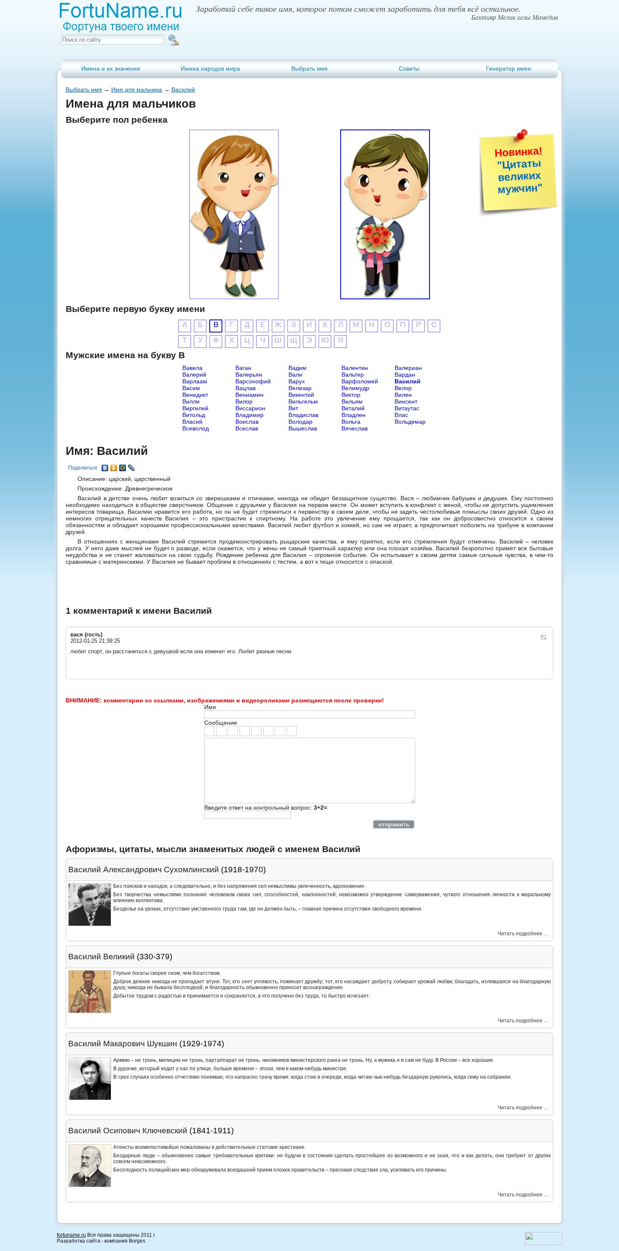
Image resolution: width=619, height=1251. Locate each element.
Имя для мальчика (136, 89)
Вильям (352, 401)
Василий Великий (101, 956)
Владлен (354, 415)
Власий (192, 421)
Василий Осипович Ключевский (127, 1130)
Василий (183, 89)
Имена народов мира (210, 68)
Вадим (297, 367)
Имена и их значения (110, 68)
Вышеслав (302, 428)
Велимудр (355, 388)
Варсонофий (253, 381)
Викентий (301, 394)
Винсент (406, 401)
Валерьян (248, 374)
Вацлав (245, 388)
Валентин (355, 367)
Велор (403, 388)
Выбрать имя (309, 68)
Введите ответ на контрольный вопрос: (265, 807)
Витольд (193, 415)
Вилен (403, 394)
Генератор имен (508, 68)
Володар (300, 421)
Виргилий (195, 408)
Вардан (405, 374)
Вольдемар (410, 421)
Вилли (191, 401)
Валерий (194, 374)
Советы (409, 68)
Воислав (247, 421)
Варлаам (194, 381)
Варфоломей (360, 381)
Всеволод (195, 428)
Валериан (408, 367)
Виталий (353, 408)
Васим (191, 388)
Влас (401, 415)
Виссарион (250, 408)
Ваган (243, 367)
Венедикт (195, 394)
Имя (210, 707)
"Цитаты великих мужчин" (520, 176)
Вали (295, 374)
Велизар (300, 388)
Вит (293, 408)
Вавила (192, 367)
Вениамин (249, 394)
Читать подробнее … (523, 934)
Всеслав (246, 428)
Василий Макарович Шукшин (122, 1043)
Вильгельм (303, 401)
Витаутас (407, 408)
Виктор (351, 394)
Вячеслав (355, 428)
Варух (296, 381)
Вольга (351, 421)
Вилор (244, 401)
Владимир (249, 415)
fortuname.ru (71, 1235)
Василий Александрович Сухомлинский (143, 869)
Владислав (303, 415)
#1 (544, 636)
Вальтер (353, 374)
